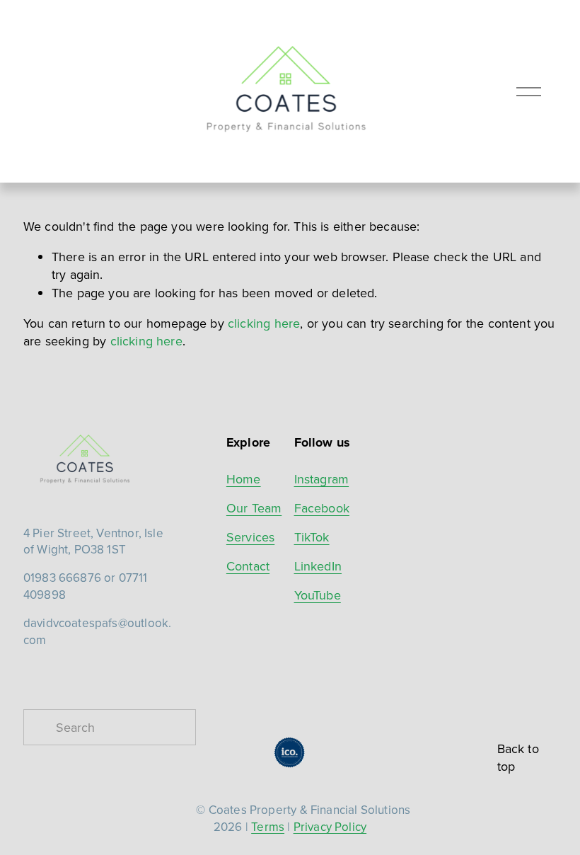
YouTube (317, 595)
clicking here (264, 323)
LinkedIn (318, 566)
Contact (247, 566)
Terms (267, 827)
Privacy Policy (330, 827)
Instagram (321, 479)
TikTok (312, 537)
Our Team (254, 508)
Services (250, 537)
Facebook (321, 508)
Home (243, 479)
